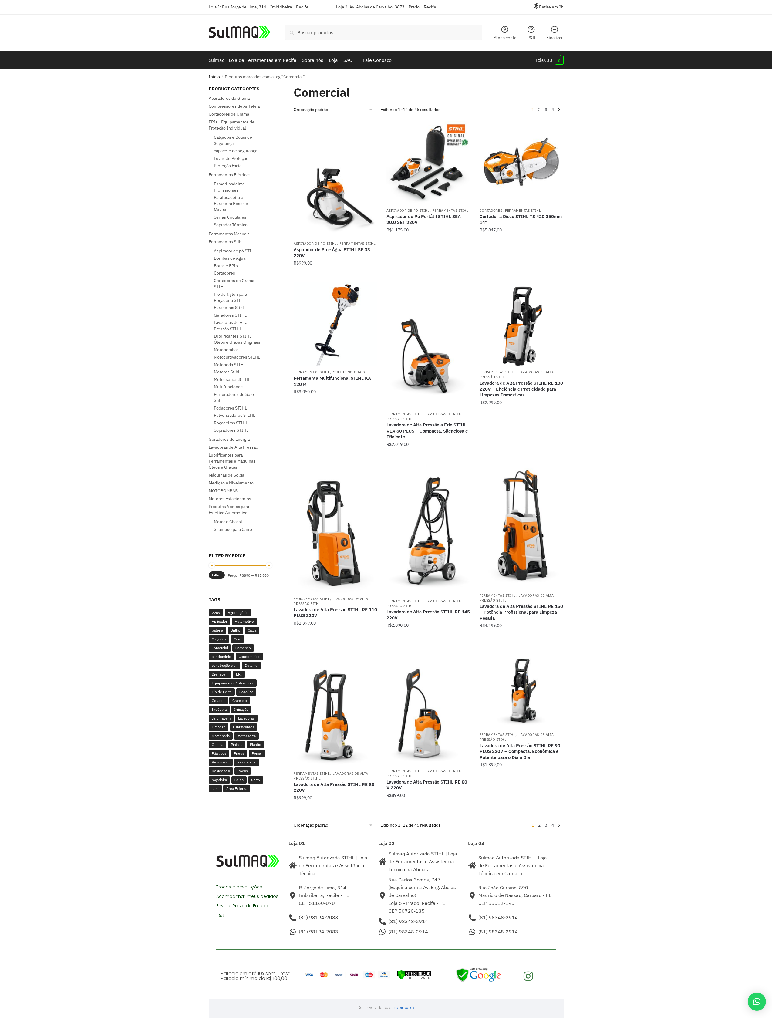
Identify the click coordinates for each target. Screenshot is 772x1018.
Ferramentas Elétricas (230, 174)
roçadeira (219, 779)
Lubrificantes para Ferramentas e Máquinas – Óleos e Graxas (234, 461)
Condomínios (249, 656)
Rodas (243, 771)
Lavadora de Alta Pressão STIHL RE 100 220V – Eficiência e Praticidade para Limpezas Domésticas (521, 389)
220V (216, 612)
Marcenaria (221, 735)
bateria (217, 630)
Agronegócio (238, 612)
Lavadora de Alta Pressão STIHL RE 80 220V (334, 787)
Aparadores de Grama (229, 98)
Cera (237, 639)
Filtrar (216, 575)
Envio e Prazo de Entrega (243, 906)
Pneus (239, 753)
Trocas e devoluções (239, 887)
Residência (221, 771)
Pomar (257, 753)
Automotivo (244, 621)
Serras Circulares (230, 217)
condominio (221, 656)
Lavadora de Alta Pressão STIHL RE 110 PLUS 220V (335, 613)
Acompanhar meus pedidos (247, 896)
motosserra (246, 735)
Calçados (219, 639)
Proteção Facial (228, 165)
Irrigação (241, 709)
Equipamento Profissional (233, 683)
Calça (252, 630)
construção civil (224, 665)
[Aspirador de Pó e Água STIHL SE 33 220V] (335, 179)
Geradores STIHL (230, 315)
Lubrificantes (243, 727)
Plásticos (219, 753)
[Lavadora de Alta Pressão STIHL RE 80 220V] (335, 706)
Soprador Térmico (231, 225)
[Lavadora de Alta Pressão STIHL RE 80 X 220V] (428, 705)
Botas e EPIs (226, 265)
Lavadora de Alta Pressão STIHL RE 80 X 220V (426, 785)
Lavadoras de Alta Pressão (233, 447)
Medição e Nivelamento (231, 483)
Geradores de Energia (229, 439)
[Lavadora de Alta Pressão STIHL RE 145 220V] (428, 529)
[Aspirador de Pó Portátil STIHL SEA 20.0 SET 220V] (428, 162)
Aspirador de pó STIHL (315, 243)
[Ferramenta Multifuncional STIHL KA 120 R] (335, 324)
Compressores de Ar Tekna (234, 106)
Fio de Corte (222, 691)
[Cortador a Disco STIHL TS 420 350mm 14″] (521, 162)
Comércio (243, 648)
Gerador (218, 700)
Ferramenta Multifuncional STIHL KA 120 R (332, 381)
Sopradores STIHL (231, 430)
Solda (239, 779)
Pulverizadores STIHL (234, 415)
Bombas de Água (229, 258)
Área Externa (236, 788)
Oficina (217, 744)
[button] (757, 1002)
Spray (255, 779)
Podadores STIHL (230, 408)
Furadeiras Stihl (229, 307)
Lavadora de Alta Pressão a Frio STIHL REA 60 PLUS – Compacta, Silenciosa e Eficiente (427, 431)
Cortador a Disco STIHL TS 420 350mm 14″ (521, 219)
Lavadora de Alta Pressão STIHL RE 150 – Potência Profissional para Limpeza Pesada (521, 612)
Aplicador (219, 621)
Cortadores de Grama (229, 114)
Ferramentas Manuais (229, 234)
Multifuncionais (349, 372)
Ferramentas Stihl (357, 243)
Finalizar (554, 37)
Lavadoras (246, 718)
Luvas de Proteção (231, 158)
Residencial (246, 762)
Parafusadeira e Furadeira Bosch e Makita (231, 204)
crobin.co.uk (403, 1007)
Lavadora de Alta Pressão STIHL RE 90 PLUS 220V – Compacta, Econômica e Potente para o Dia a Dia (520, 751)
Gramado (239, 700)
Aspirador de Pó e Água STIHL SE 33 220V (332, 252)
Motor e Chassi (228, 521)
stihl (215, 788)
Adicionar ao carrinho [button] (336, 275)
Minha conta (504, 37)
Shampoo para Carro (233, 529)
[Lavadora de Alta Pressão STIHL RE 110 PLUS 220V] (335, 527)
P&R (531, 37)
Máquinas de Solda (226, 475)
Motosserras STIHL (232, 379)
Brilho (235, 630)
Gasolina (246, 691)
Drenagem (220, 674)
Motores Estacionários (230, 498)
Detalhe (251, 665)
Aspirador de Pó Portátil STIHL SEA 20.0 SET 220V (423, 219)
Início (214, 76)
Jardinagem (221, 718)
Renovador (221, 762)
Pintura (236, 744)
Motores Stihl (226, 372)
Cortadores (491, 210)
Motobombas (226, 349)
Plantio (255, 744)
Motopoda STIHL (230, 364)
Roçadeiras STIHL (231, 423)
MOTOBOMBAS (223, 491)
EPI (239, 674)
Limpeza (218, 727)
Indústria (219, 709)
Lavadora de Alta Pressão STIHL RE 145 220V (428, 615)
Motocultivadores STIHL (237, 357)
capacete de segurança (235, 150)
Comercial (220, 648)
